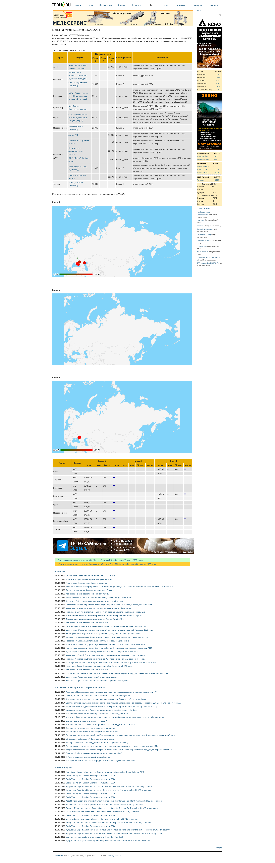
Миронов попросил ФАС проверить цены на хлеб (89, 579)
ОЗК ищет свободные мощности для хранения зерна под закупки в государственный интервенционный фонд (117, 673)
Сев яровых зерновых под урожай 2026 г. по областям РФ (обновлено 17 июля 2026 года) (99, 560)
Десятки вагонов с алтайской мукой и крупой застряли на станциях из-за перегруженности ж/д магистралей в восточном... (123, 703)
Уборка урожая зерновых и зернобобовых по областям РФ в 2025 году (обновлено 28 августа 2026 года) (106, 564)
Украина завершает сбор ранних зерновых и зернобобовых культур (97, 680)
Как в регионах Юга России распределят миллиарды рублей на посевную (100, 760)
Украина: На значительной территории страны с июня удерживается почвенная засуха (107, 637)
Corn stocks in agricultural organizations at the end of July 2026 (94, 837)
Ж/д (151, 5)
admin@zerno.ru (114, 856)
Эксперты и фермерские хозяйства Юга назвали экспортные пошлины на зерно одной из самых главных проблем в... (121, 735)
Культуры (136, 5)
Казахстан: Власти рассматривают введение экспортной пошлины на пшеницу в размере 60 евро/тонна (115, 717)
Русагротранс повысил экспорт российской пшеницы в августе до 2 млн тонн (102, 651)
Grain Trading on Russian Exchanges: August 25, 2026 (90, 783)
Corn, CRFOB (202, 170)
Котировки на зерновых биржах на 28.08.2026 (87, 594)
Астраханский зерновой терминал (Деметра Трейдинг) (77, 75)
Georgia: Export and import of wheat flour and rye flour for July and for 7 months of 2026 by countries (112, 808)
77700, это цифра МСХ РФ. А (207, 263)
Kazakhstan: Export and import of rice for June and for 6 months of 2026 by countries (104, 804)
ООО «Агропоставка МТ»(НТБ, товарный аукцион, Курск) (78, 117)
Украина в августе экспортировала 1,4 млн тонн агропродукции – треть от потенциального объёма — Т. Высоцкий (119, 586)
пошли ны (201, 220)
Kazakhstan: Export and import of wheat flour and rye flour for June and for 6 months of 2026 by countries (114, 801)
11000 (216, 156)
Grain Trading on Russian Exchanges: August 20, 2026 (90, 797)
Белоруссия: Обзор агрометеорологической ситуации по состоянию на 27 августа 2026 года (109, 630)
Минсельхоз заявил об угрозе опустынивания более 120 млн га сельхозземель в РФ (105, 644)
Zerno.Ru (59, 856)
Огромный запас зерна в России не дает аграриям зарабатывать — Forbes (101, 710)
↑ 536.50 (218, 74)
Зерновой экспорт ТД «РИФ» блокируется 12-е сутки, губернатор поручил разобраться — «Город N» (113, 706)
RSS (166, 5)
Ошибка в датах (203, 240)
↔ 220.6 (216, 170)
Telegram (198, 5)
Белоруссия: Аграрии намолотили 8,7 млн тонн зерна (91, 677)
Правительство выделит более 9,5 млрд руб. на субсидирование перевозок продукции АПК (109, 648)
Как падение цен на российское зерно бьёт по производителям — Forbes (100, 724)
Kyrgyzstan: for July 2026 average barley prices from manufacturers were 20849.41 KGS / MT (108, 840)
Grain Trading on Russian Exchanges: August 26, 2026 (90, 779)
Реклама (214, 5)
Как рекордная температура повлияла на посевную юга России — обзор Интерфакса (106, 699)
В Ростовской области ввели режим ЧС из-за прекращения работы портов (104, 615)
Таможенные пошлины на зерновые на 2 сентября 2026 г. (95, 619)
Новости (77, 5)
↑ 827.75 (218, 86)
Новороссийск (202, 156)
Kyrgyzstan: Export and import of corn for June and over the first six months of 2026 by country (109, 786)
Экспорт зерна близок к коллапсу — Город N (86, 721)
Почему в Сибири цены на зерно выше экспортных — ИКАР (94, 753)
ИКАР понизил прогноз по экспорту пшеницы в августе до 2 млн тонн (98, 597)
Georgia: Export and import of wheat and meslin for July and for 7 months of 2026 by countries (108, 822)
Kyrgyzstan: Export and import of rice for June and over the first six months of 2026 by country (108, 790)
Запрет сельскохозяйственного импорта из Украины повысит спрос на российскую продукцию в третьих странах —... (121, 750)
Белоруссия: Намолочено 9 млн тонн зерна (86, 583)
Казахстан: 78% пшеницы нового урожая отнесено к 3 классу (94, 601)
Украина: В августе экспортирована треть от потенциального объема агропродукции (105, 612)
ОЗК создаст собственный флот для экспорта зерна (90, 739)
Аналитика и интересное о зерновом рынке (80, 687)
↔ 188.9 (216, 173)
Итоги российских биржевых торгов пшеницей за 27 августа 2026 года (99, 666)
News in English (63, 767)
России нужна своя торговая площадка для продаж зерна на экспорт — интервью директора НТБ (112, 746)
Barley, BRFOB (202, 173)
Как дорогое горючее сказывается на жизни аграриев (91, 728)
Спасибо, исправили (204, 229)
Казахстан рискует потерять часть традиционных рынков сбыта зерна (98, 608)
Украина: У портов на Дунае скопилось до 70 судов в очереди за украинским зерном (105, 659)
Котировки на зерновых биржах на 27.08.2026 (87, 623)
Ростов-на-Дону (203, 159)
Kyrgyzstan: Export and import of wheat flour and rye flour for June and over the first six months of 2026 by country (118, 830)
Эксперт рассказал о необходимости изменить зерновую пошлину (97, 742)
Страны (121, 5)
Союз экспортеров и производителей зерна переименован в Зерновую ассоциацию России (109, 605)
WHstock (200, 180)
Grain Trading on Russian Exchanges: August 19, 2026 (90, 815)
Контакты (181, 5)
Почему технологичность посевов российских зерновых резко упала (98, 695)
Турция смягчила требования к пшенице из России (90, 590)
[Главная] (61, 5)
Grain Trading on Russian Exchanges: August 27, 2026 (90, 775)
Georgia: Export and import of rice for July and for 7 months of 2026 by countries (102, 812)
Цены (90, 5)
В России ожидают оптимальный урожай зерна (88, 757)
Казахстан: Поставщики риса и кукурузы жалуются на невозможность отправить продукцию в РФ (111, 692)
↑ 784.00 (218, 83)
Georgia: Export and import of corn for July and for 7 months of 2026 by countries (103, 819)
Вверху (219, 848)
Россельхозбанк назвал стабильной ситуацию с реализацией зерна (97, 641)
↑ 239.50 (218, 90)
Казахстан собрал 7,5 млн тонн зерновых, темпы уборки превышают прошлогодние (105, 655)
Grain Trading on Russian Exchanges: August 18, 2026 (90, 826)
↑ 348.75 (218, 77)
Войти (199, 10)
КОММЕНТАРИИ (203, 209)
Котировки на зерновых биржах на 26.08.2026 (87, 670)
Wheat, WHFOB (203, 166)
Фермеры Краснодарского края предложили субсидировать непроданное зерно (103, 633)
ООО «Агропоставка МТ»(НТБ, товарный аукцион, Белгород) (78, 96)
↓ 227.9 (215, 166)
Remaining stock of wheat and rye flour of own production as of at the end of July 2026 (105, 772)
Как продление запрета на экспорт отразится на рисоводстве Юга (97, 713)
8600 (215, 159)
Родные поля (202, 246)
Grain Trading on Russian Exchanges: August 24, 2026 (90, 794)
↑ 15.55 (217, 80)
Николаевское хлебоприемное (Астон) (76, 151)
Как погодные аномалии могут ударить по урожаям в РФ (92, 731)
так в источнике (203, 252)
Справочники (105, 5)
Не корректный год (204, 235)
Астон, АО (73, 135)
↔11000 (217, 180)
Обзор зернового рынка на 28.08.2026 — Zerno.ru (90, 576)
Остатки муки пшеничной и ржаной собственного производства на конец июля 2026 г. (106, 626)
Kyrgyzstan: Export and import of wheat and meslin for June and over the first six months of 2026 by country (115, 833)
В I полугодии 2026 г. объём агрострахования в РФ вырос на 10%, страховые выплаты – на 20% (111, 662)
